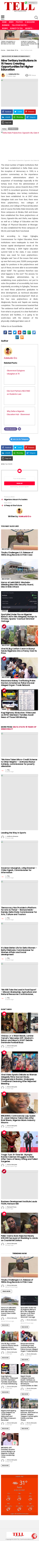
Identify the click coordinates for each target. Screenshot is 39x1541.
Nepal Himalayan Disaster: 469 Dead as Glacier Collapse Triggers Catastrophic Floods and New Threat (29, 1415)
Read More (6, 1291)
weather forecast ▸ (19, 1514)
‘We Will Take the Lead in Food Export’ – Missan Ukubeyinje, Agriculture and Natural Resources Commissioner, (19, 992)
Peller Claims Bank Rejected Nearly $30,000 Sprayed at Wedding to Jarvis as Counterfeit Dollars (19, 1238)
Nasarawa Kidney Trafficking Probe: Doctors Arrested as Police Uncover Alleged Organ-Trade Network (18, 683)
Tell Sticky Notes (19, 25)
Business (5, 25)
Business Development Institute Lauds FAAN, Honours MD (19, 1202)
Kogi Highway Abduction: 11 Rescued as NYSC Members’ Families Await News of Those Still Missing (18, 715)
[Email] (17, 337)
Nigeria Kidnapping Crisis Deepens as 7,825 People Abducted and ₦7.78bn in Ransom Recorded (8, 1415)
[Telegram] (34, 332)
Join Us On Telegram (20, 439)
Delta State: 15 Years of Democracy (18, 728)
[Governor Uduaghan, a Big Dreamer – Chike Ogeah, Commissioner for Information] (19, 853)
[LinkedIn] (24, 332)
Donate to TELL (16, 28)
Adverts (28, 28)
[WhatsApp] (29, 332)
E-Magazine (30, 22)
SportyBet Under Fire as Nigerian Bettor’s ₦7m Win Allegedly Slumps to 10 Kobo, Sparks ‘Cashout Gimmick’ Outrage (19, 618)
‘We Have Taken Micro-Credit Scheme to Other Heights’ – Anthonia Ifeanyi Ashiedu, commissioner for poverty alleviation (19, 763)
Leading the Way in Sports (13, 832)
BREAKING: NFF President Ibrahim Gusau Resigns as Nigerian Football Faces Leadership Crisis (8, 1452)
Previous (1, 39)
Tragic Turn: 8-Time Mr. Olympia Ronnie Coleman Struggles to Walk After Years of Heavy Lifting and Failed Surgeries (19, 1158)
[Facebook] (5, 332)
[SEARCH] (36, 17)
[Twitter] (15, 332)
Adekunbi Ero (10, 358)
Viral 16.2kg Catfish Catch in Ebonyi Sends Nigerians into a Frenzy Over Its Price (19, 651)
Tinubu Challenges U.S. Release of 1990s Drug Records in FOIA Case (8, 43)
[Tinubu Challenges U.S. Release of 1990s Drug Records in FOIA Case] (10, 35)
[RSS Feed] (22, 337)
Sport (4, 611)
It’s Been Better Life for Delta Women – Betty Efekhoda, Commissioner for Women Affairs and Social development (19, 951)
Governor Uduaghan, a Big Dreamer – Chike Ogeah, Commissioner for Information (19, 870)
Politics (19, 22)
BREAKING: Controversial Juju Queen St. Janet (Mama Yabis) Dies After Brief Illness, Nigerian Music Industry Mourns (18, 1119)
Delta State (7, 464)
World (5, 28)
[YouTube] (19, 332)
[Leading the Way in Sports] (19, 802)
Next (38, 39)
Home (4, 22)
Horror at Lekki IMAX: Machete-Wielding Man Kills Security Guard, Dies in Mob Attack (30, 43)
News (11, 22)
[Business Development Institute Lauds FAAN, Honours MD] (19, 1184)
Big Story (6, 549)
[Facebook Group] (10, 332)
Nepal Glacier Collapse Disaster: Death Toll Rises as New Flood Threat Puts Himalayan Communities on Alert (29, 1381)
